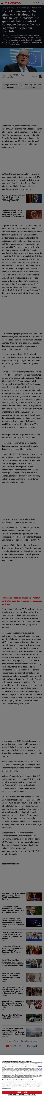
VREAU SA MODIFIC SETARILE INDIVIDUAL (22, 1095)
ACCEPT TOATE (22, 1092)
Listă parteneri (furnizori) (6, 1088)
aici (15, 1074)
